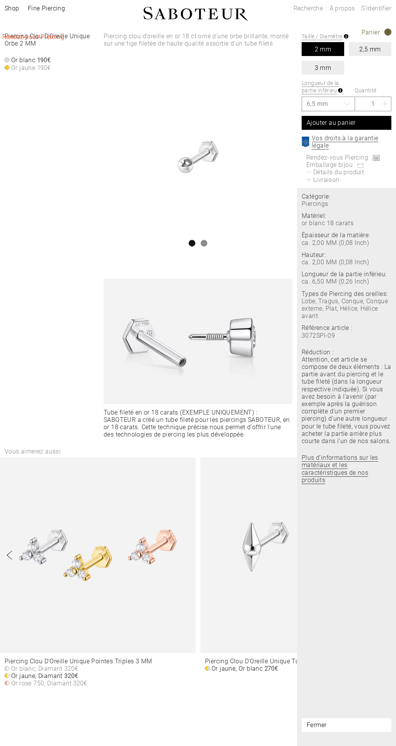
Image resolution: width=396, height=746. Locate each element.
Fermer (316, 725)
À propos (343, 8)
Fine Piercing (46, 8)
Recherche (308, 8)
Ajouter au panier (331, 122)
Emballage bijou (329, 164)
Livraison (326, 180)
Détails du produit (338, 172)
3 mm (323, 67)
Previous (9, 555)
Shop (12, 8)
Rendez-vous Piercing (33, 37)
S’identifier (376, 8)
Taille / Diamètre (322, 36)
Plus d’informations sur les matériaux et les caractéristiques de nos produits (340, 469)
